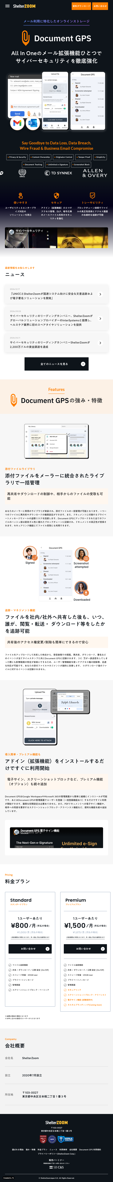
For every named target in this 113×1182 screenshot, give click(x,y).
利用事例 (63, 1149)
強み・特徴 (30, 1149)
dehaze (7, 6)
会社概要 (73, 1149)
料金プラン (42, 1149)
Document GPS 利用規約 (90, 1149)
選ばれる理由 (18, 1149)
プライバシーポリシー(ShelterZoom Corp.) (56, 1154)
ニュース (53, 1149)
